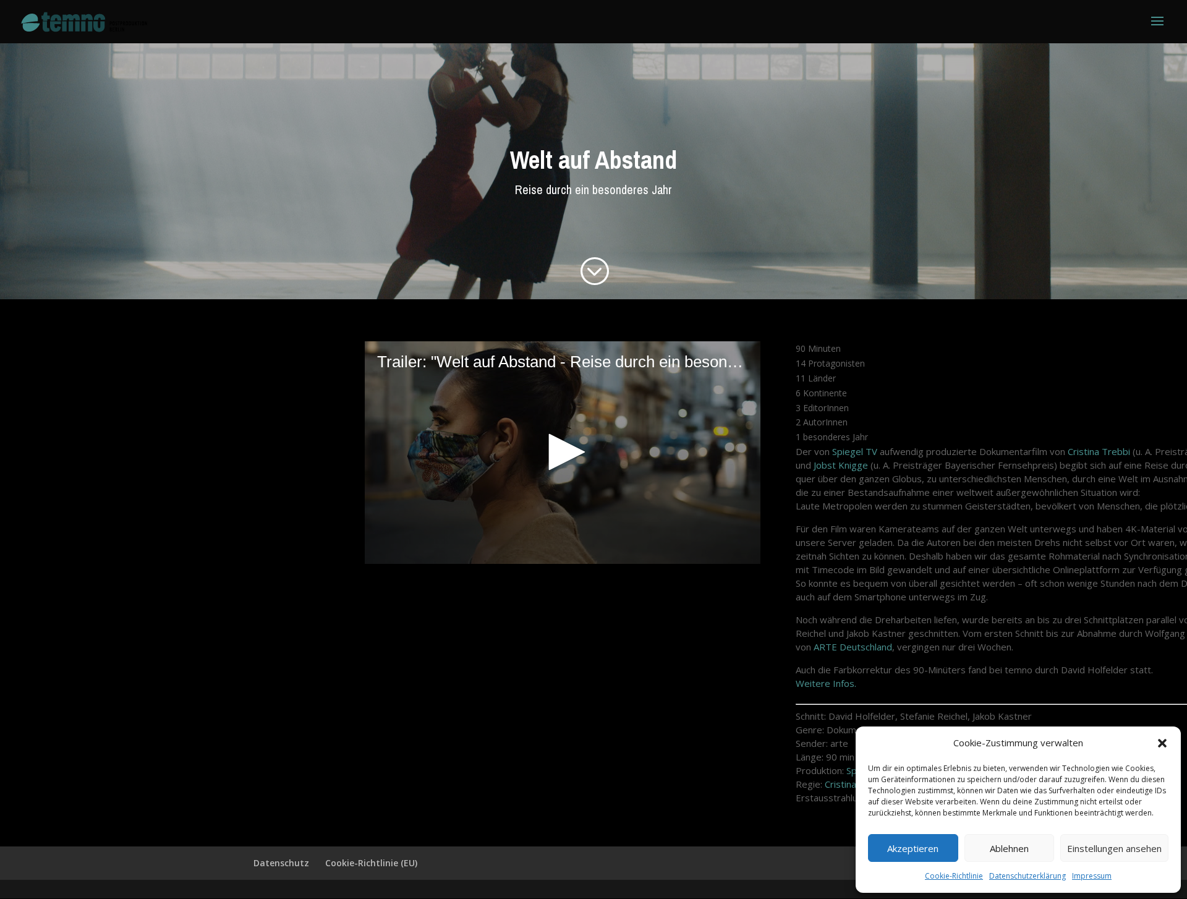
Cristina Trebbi (1099, 451)
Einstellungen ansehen (1114, 848)
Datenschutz (281, 863)
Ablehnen (1009, 848)
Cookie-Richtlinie (954, 876)
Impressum (1092, 876)
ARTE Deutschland (853, 647)
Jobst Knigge (841, 465)
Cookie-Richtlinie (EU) (371, 863)
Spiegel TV (854, 451)
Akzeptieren (912, 848)
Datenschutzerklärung (1027, 876)
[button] (1162, 743)
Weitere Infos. (826, 683)
